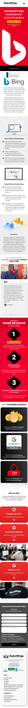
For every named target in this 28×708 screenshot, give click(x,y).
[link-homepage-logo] (13, 656)
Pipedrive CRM (14, 570)
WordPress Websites (14, 532)
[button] (23, 3)
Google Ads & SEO (14, 514)
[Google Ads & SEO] (14, 509)
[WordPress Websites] (14, 527)
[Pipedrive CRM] (14, 565)
